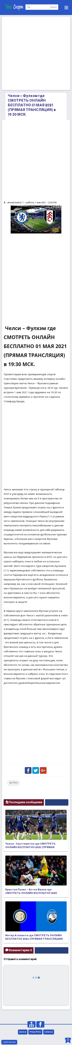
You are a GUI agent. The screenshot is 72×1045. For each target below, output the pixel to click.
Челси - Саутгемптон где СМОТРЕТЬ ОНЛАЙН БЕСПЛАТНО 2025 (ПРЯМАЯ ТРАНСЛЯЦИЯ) (30, 847)
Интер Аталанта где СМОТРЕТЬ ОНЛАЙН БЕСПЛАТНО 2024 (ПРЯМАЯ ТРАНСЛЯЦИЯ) (34, 937)
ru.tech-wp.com (9, 1042)
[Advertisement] (36, 53)
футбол (13, 783)
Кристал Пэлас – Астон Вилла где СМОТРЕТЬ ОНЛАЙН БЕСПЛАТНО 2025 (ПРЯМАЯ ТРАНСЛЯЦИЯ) (31, 893)
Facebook (28, 770)
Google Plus (43, 770)
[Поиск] (28, 7)
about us (22, 1032)
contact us (49, 1032)
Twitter (35, 770)
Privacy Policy (35, 1032)
